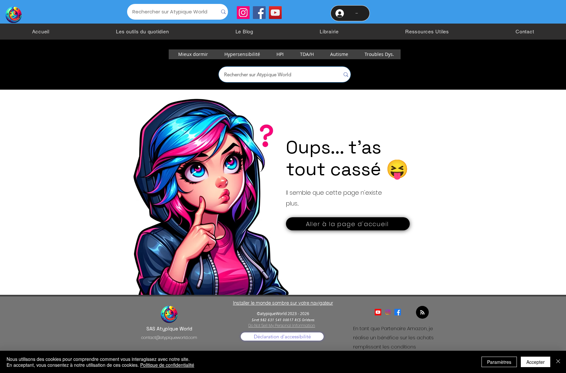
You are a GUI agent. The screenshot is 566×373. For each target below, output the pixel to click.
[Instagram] (243, 12)
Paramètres (499, 362)
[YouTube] (275, 12)
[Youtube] (378, 312)
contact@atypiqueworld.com (169, 337)
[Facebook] (259, 12)
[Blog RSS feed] (422, 312)
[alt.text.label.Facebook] (397, 312)
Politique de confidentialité (167, 365)
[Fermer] (558, 362)
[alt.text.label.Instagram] (388, 312)
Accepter (535, 362)
